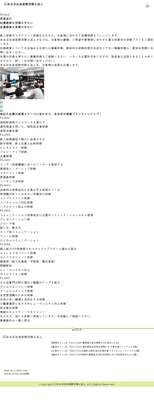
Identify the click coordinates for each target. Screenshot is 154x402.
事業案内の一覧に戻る (15, 320)
